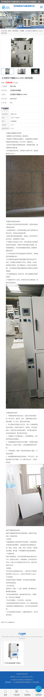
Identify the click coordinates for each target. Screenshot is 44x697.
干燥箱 (22, 31)
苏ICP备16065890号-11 (28, 677)
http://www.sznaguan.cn (8, 622)
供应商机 (15, 31)
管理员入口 (29, 682)
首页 (9, 31)
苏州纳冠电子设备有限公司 (18, 679)
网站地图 (36, 682)
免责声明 (23, 682)
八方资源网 (16, 682)
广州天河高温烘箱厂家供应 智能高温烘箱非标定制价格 (19, 663)
